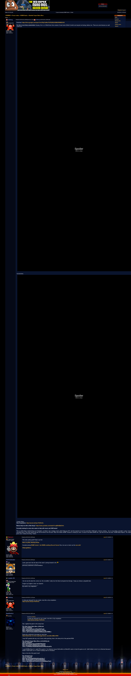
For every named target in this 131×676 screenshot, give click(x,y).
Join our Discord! (102, 6)
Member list (117, 20)
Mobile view (65, 669)
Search (116, 26)
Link (105, 537)
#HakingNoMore (26, 547)
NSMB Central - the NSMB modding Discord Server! (45, 545)
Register (120, 10)
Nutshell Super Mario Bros (36, 15)
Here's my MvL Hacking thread (30, 542)
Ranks (116, 22)
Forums (117, 19)
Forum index (15, 15)
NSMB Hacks (23, 15)
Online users (118, 24)
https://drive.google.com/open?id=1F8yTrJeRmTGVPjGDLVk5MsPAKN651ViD (43, 22)
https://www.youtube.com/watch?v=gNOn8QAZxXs (50, 525)
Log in (124, 10)
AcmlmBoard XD (68, 671)
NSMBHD (8, 15)
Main (116, 17)
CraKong (33, 616)
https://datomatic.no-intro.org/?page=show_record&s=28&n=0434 (40, 635)
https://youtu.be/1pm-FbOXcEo (34, 523)
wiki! (78, 545)
